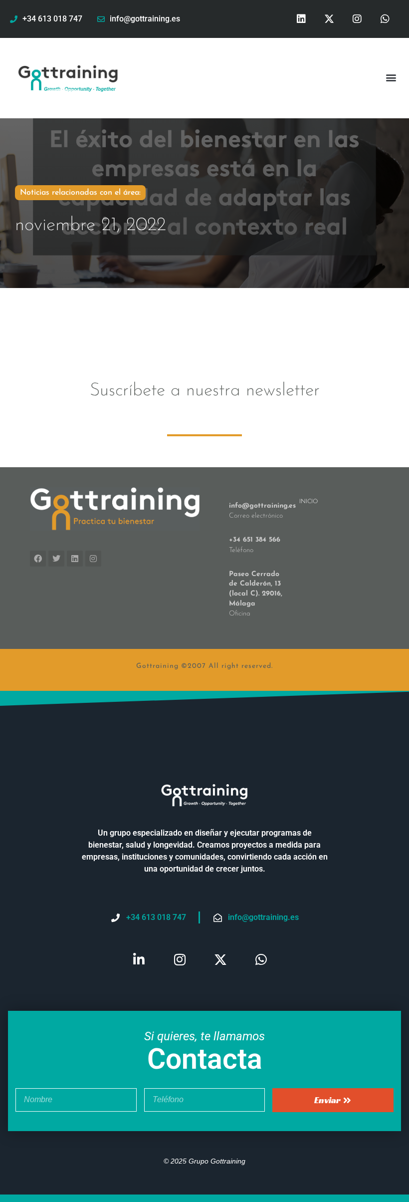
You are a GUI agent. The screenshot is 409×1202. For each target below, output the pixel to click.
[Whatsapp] (385, 19)
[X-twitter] (329, 19)
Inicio (308, 502)
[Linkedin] (301, 19)
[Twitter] (56, 559)
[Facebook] (38, 559)
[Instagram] (357, 19)
